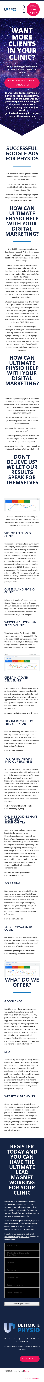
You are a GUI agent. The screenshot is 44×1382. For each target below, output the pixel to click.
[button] (22, 1245)
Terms (26, 1371)
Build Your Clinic (33, 9)
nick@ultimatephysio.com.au (16, 1346)
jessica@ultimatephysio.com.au (22, 113)
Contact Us (29, 1358)
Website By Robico (32, 1379)
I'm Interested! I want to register (22, 82)
